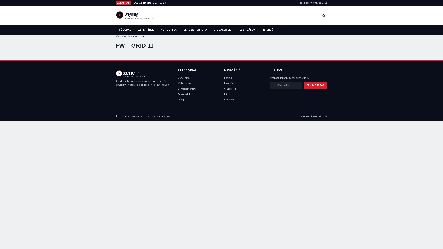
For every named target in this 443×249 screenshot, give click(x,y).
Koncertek (169, 29)
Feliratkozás (315, 85)
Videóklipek (184, 83)
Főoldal (125, 29)
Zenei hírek (146, 29)
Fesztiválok (246, 29)
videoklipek (222, 29)
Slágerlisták (230, 88)
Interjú (267, 29)
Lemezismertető (195, 29)
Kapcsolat (230, 99)
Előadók (228, 83)
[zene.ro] (138, 15)
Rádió (227, 94)
